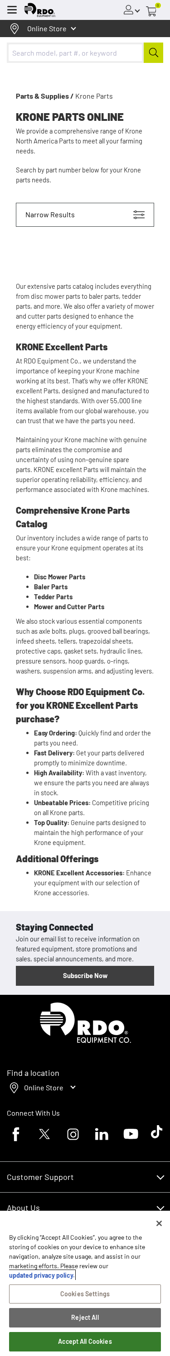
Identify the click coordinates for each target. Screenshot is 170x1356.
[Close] (159, 1223)
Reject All (84, 1317)
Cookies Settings (85, 1294)
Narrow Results (50, 214)
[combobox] (85, 53)
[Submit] (153, 53)
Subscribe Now (85, 975)
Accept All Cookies (85, 1341)
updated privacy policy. (42, 1275)
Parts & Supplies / (45, 95)
